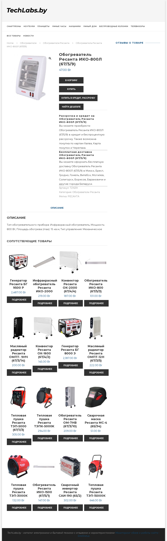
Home (10, 43)
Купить (71, 89)
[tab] (57, 208)
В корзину (71, 80)
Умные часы (59, 26)
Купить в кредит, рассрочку (78, 98)
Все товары (14, 36)
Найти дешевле (71, 107)
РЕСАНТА (73, 196)
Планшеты (44, 26)
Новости (28, 36)
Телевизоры (138, 26)
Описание (57, 208)
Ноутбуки (29, 26)
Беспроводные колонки (113, 26)
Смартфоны (14, 26)
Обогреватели (28, 43)
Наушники (75, 26)
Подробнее (19, 299)
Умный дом (90, 26)
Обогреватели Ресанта (56, 43)
